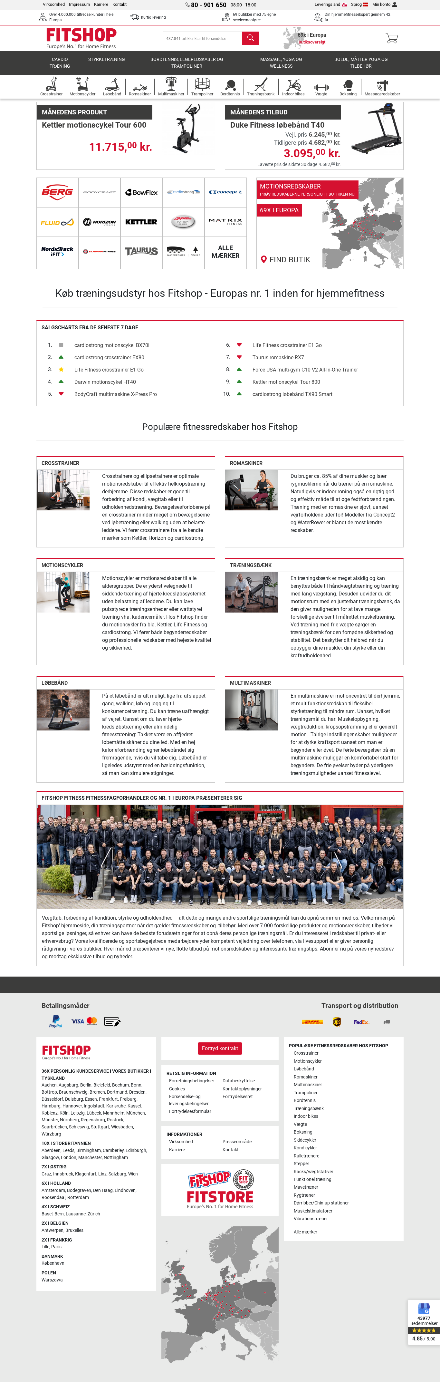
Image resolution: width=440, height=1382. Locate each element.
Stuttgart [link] (100, 1127)
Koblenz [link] (50, 1113)
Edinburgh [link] (136, 1150)
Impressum (79, 4)
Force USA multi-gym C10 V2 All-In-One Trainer (305, 370)
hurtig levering (153, 17)
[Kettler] (141, 222)
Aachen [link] (49, 1085)
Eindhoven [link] (125, 1190)
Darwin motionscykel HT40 (105, 382)
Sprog (356, 4)
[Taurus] (141, 251)
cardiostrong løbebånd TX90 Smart (292, 394)
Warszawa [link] (52, 1280)
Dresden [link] (137, 1092)
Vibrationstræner (311, 1219)
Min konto (381, 4)
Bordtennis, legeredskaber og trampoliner (186, 63)
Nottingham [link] (116, 1157)
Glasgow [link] (50, 1157)
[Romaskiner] (251, 490)
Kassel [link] (134, 1106)
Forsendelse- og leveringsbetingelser (189, 1100)
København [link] (53, 1263)
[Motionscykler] (63, 592)
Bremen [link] (97, 1092)
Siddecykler (305, 1140)
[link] (330, 223)
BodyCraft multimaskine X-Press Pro (115, 394)
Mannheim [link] (113, 1113)
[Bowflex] (141, 192)
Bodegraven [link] (79, 1190)
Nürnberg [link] (69, 1120)
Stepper (301, 1163)
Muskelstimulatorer (313, 1211)
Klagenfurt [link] (85, 1174)
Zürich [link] (94, 1214)
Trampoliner (306, 1093)
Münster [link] (50, 1120)
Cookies (177, 1089)
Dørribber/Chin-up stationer (321, 1203)
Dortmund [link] (117, 1092)
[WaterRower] (184, 251)
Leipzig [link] (78, 1113)
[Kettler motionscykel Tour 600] (188, 128)
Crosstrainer (60, 463)
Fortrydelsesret (238, 1096)
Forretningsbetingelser (191, 1081)
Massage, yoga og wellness (281, 63)
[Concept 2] (225, 192)
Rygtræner (304, 1195)
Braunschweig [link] (73, 1092)
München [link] (135, 1113)
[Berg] (57, 192)
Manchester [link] (90, 1157)
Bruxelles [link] (74, 1230)
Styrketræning (106, 59)
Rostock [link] (115, 1120)
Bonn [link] (136, 1085)
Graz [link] (46, 1174)
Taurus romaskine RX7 (278, 357)
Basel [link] (47, 1214)
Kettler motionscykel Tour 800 (286, 382)
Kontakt (119, 4)
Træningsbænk (251, 565)
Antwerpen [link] (52, 1230)
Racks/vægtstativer (313, 1171)
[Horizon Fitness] (99, 222)
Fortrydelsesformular (190, 1111)
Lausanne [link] (76, 1214)
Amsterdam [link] (53, 1190)
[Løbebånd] (63, 710)
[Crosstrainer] (63, 490)
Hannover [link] (72, 1106)
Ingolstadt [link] (94, 1106)
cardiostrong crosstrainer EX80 (109, 357)
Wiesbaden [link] (122, 1127)
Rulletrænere (306, 1156)
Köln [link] (64, 1113)
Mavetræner (306, 1187)
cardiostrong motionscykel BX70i (111, 345)
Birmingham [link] (88, 1150)
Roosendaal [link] (53, 1197)
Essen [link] (91, 1099)
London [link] (68, 1157)
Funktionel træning (312, 1179)
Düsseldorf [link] (52, 1099)
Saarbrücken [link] (54, 1127)
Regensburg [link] (93, 1120)
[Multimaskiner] (251, 710)
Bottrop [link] (49, 1092)
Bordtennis (305, 1100)
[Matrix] (225, 222)
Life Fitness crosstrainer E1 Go (109, 370)
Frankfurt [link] (108, 1099)
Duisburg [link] (74, 1099)
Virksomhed (54, 4)
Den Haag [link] (103, 1190)
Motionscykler (62, 565)
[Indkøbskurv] (394, 38)
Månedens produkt (74, 112)
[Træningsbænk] (251, 592)
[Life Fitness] (184, 222)
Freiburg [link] (128, 1099)
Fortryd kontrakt (220, 1048)
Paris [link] (56, 1247)
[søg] (250, 38)
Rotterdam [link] (78, 1197)
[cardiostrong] (184, 192)
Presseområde (237, 1142)
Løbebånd (55, 683)
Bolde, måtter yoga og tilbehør (361, 63)
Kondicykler (305, 1148)
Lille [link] (45, 1247)
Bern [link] (59, 1214)
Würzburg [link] (51, 1134)
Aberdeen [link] (51, 1150)
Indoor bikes (306, 1116)
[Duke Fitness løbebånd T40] (376, 128)
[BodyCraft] (99, 192)
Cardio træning (60, 63)
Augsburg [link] (68, 1085)
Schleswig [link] (79, 1127)
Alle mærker (305, 1232)
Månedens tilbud (259, 112)
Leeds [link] (68, 1150)
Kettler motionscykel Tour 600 (94, 125)
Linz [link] (102, 1174)
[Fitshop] (81, 38)
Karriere (101, 4)
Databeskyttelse (239, 1081)
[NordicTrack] (57, 251)
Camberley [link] (113, 1150)
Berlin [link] (85, 1085)
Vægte (300, 1124)
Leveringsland (327, 4)
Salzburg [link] (117, 1174)
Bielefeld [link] (101, 1085)
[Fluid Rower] (57, 222)
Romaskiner (246, 463)
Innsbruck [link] (63, 1174)
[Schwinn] (99, 251)
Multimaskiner (250, 683)
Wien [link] (133, 1174)
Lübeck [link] (94, 1113)
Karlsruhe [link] (116, 1106)
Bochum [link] (120, 1085)
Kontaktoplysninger (242, 1089)
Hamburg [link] (51, 1106)
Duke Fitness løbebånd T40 (277, 125)
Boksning (303, 1132)
